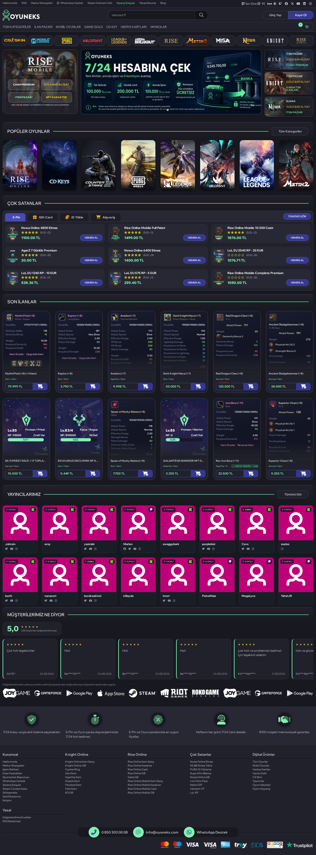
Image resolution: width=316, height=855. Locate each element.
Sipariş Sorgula (126, 3)
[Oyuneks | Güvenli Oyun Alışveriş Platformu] (21, 15)
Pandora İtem (73, 784)
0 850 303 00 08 (114, 832)
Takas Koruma (147, 3)
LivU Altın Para (199, 781)
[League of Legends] (119, 41)
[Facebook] (124, 548)
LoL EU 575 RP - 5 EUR (140, 273)
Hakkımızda (10, 3)
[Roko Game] (205, 693)
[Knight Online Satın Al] (275, 41)
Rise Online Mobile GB (141, 792)
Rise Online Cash (138, 769)
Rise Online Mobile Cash (142, 788)
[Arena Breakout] (145, 41)
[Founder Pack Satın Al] (223, 41)
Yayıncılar (258, 781)
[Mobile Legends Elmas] (41, 41)
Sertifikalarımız (12, 796)
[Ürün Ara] (201, 15)
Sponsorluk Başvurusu (16, 777)
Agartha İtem (73, 777)
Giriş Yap (275, 15)
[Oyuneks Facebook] (286, 4)
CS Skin (257, 777)
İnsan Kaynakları (12, 773)
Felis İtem (71, 788)
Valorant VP (197, 788)
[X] (6, 548)
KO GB (69, 792)
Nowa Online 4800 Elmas (39, 228)
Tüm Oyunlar (260, 761)
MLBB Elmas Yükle (201, 765)
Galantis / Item (170, 466)
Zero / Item (10, 379)
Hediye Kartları (261, 769)
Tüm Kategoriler (290, 131)
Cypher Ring (72, 769)
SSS (24, 3)
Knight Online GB (75, 765)
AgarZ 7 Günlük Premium (39, 250)
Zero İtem (71, 773)
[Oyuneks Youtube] (298, 4)
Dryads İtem (72, 781)
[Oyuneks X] (292, 4)
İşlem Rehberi (11, 769)
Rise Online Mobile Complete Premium (255, 273)
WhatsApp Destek (71, 3)
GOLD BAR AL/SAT (56, 84)
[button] (261, 4)
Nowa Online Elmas (201, 761)
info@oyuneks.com (162, 832)
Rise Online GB (137, 773)
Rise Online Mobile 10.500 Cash (250, 228)
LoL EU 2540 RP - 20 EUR (245, 250)
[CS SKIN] (15, 41)
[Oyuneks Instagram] (310, 4)
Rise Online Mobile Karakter (144, 784)
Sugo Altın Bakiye (200, 773)
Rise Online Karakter (140, 765)
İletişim (7, 800)
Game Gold (260, 773)
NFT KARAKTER (56, 97)
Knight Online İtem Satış (79, 761)
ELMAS (290, 101)
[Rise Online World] (171, 41)
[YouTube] (11, 548)
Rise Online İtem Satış (141, 761)
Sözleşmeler (10, 792)
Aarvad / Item (223, 379)
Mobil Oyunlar (261, 765)
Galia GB (133, 777)
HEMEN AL (91, 237)
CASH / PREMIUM (297, 65)
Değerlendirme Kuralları (17, 817)
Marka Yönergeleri (42, 3)
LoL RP (194, 792)
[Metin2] (197, 41)
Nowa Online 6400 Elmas (142, 250)
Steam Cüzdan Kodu (15, 788)
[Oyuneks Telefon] (94, 832)
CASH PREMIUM (23, 84)
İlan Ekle (251, 4)
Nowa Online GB (200, 777)
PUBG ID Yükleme (201, 769)
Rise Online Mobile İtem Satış (145, 781)
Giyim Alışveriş (261, 788)
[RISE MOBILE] (301, 41)
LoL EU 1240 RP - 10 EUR (39, 273)
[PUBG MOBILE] (67, 41)
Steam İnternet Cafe (99, 3)
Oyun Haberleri (262, 784)
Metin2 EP (196, 784)
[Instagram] (16, 548)
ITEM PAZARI (23, 97)
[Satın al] (40, 386)
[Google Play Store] (79, 693)
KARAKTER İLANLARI (293, 89)
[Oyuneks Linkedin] (304, 4)
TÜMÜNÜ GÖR (297, 216)
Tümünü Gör (293, 494)
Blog (163, 3)
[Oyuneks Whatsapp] (189, 832)
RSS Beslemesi (12, 821)
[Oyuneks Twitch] (280, 4)
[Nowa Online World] (249, 41)
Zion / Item (63, 379)
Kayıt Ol (301, 15)
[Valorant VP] (93, 41)
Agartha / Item (117, 379)
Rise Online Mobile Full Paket (144, 228)
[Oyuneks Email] (138, 832)
